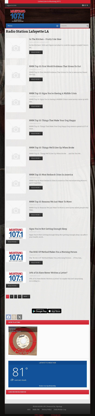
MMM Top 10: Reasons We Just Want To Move (50, 201)
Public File (36, 409)
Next (26, 296)
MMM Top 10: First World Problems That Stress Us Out (55, 66)
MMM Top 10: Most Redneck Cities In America (51, 174)
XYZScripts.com (55, 415)
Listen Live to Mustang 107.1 (49, 1)
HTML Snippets (39, 415)
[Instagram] (85, 5)
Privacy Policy (46, 409)
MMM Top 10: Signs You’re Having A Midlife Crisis (53, 93)
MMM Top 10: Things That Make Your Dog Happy (52, 120)
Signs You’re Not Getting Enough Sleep (48, 229)
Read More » (36, 52)
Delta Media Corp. (60, 409)
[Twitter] (87, 5)
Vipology (59, 406)
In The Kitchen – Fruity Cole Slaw (45, 39)
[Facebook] (83, 5)
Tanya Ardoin (34, 42)
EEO (28, 409)
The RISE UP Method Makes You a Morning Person (53, 252)
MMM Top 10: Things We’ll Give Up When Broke (51, 147)
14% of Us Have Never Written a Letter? (48, 272)
